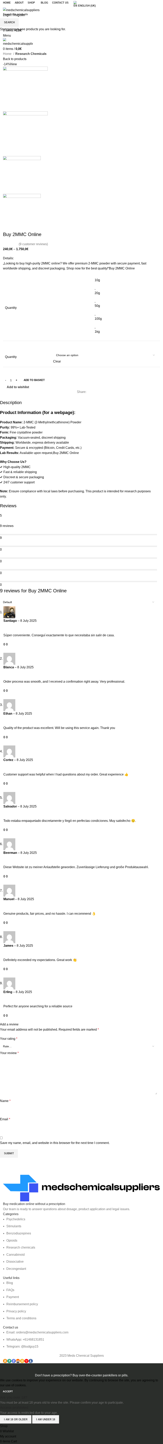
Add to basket (34, 380)
